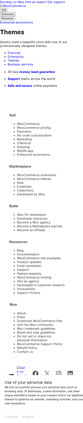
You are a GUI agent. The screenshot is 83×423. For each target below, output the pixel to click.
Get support (56, 2)
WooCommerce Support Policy (39, 344)
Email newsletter (29, 266)
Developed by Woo (31, 194)
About (21, 313)
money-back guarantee (37, 72)
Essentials (24, 186)
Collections (25, 190)
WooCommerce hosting (34, 277)
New (20, 183)
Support (14, 79)
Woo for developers (31, 215)
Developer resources (32, 218)
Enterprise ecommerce (33, 154)
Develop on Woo (12, 2)
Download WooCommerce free (39, 321)
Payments (24, 131)
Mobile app (25, 151)
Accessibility (26, 289)
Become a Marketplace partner (39, 226)
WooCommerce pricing (34, 128)
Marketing (24, 139)
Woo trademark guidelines (36, 328)
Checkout (24, 143)
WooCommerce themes (34, 179)
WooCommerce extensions (36, 175)
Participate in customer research (41, 285)
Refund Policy (27, 348)
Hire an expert (36, 2)
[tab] (14, 53)
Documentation (28, 254)
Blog (20, 250)
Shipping (23, 147)
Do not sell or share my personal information (34, 338)
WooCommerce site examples (39, 258)
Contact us (25, 352)
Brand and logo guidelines (36, 332)
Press (21, 317)
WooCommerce (28, 124)
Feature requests (29, 273)
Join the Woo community (35, 325)
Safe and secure (20, 86)
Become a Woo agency (34, 222)
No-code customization (34, 135)
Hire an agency (28, 281)
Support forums (28, 293)
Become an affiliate (31, 230)
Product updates (29, 262)
